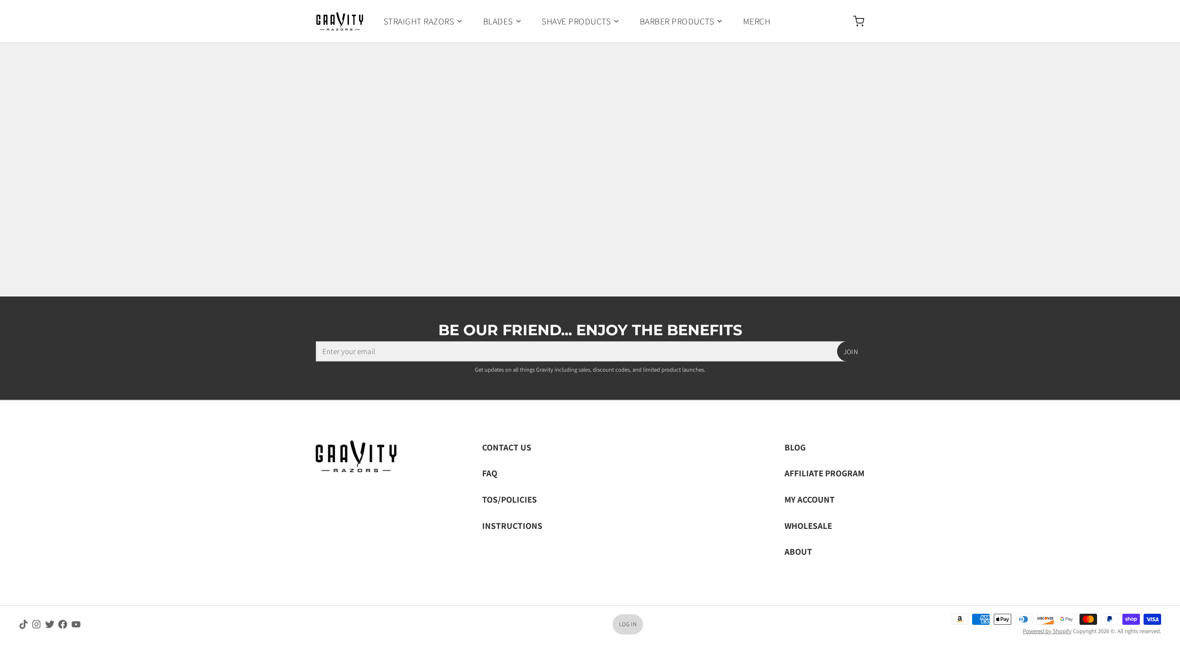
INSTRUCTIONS (512, 525)
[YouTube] (76, 624)
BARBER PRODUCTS (677, 21)
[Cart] (854, 21)
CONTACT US (506, 447)
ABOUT (798, 551)
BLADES (498, 21)
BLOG (795, 447)
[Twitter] (49, 624)
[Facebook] (62, 624)
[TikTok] (23, 624)
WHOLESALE (808, 525)
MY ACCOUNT (810, 499)
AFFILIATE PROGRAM (824, 473)
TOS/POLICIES (509, 499)
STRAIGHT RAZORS (419, 21)
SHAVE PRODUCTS (576, 21)
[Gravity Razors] (340, 21)
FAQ (489, 473)
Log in (628, 624)
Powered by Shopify (1047, 631)
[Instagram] (36, 624)
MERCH (756, 21)
